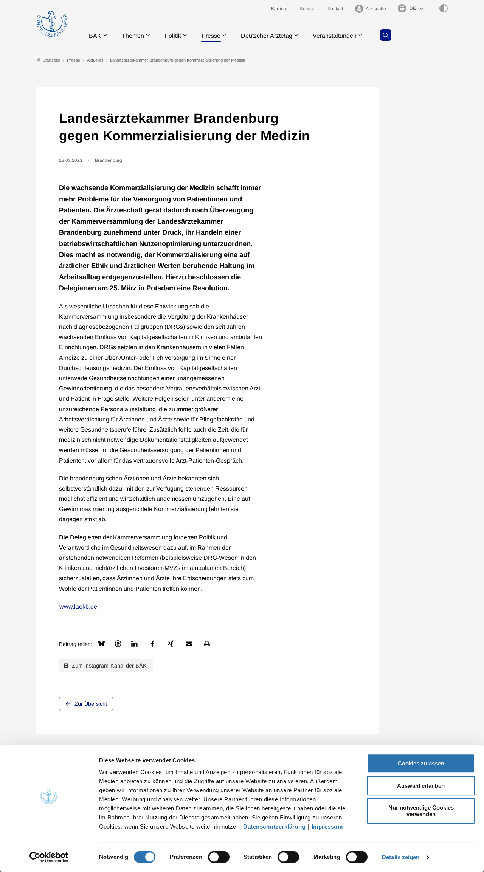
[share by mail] (189, 643)
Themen (133, 36)
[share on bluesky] (101, 643)
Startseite (51, 60)
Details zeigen (400, 857)
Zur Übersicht (90, 704)
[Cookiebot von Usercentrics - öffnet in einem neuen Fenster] (49, 857)
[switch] (219, 857)
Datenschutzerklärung (274, 826)
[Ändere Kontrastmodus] (443, 8)
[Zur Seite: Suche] (385, 35)
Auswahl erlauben (421, 785)
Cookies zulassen (421, 763)
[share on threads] (118, 643)
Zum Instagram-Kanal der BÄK (108, 666)
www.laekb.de (78, 606)
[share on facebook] (153, 643)
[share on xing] (171, 643)
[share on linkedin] (134, 643)
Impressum (327, 826)
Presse (211, 36)
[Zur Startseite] (52, 24)
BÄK (95, 36)
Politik (172, 36)
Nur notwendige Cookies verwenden (421, 810)
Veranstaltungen (335, 36)
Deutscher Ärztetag (266, 36)
